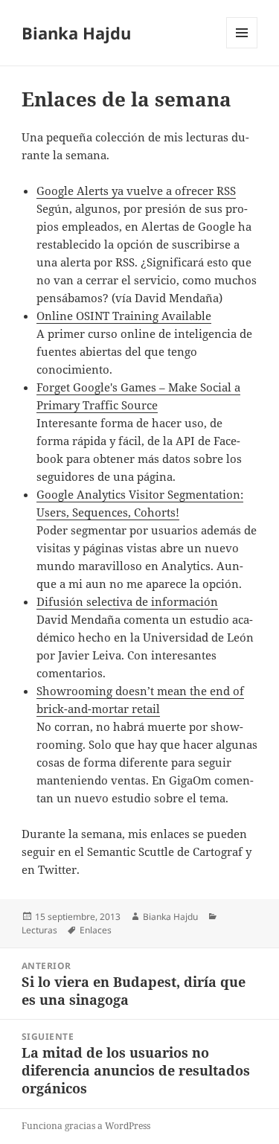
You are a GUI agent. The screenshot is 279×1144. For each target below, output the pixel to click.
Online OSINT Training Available (123, 315)
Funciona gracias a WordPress (86, 1125)
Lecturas (39, 930)
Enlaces (96, 930)
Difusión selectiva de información (127, 601)
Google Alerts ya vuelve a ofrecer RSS (136, 190)
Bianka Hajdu (76, 33)
